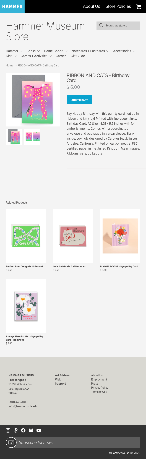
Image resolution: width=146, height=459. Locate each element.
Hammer (12, 51)
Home (9, 65)
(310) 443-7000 (18, 402)
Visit (58, 379)
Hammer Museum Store (45, 31)
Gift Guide (78, 56)
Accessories (122, 51)
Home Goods (54, 51)
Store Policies (118, 6)
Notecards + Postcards (89, 51)
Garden (61, 56)
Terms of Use (99, 392)
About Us (91, 6)
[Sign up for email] (11, 442)
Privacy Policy (99, 388)
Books (31, 51)
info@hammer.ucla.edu (23, 406)
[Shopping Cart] (138, 6)
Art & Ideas (62, 375)
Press (94, 383)
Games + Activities (34, 56)
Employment (99, 379)
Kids (9, 56)
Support (60, 383)
